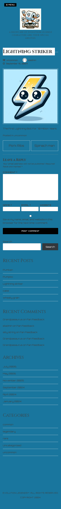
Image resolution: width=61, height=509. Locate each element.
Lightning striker (13, 283)
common (8, 424)
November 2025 (13, 380)
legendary (9, 431)
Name (7, 205)
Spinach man (44, 145)
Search (7, 241)
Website (45, 205)
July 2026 (9, 366)
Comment (10, 172)
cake (6, 290)
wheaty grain (11, 297)
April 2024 (9, 394)
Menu (11, 5)
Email (26, 205)
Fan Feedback (35, 319)
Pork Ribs (16, 145)
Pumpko (8, 276)
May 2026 (9, 373)
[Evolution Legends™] (30, 29)
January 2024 (12, 401)
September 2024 (14, 387)
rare (5, 438)
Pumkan (8, 269)
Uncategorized (12, 445)
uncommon (12, 60)
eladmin (7, 325)
